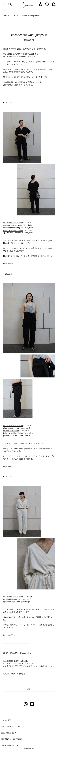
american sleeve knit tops (12, 225)
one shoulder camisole (11, 599)
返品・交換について (9, 733)
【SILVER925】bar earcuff (13, 233)
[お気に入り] (47, 4)
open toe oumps (9, 602)
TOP (5, 16)
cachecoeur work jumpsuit (13, 222)
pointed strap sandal (10, 436)
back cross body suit (11, 430)
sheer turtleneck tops (11, 428)
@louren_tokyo (25, 653)
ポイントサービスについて (11, 726)
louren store (31, 748)
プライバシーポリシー (9, 745)
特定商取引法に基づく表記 (11, 739)
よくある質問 (6, 720)
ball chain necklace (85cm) (13, 230)
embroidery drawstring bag (13, 228)
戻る (29, 689)
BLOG (13, 16)
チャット (35, 666)
